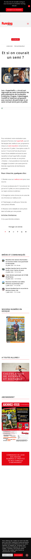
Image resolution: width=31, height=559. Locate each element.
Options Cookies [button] (7, 555)
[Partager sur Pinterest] (18, 231)
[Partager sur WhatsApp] (13, 231)
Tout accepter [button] (18, 555)
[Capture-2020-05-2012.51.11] (15, 75)
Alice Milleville (20, 46)
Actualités (15, 39)
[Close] (29, 6)
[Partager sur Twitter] (9, 231)
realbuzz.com (18, 179)
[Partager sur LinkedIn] (22, 231)
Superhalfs (20, 141)
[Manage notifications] (27, 555)
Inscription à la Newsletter (14, 10)
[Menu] (28, 24)
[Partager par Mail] (26, 231)
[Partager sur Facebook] (5, 231)
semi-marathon (13, 146)
